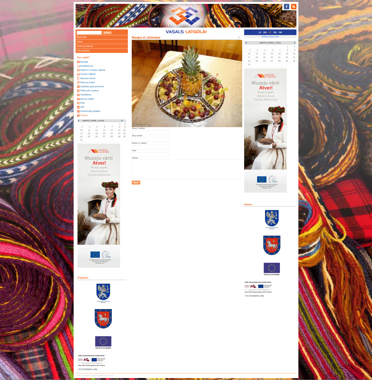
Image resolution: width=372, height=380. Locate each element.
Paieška (84, 115)
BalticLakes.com (270, 36)
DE (280, 32)
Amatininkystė (86, 66)
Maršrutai (81, 37)
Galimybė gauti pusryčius (92, 86)
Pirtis (82, 103)
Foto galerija (83, 50)
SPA (82, 107)
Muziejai (84, 62)
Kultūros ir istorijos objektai (92, 70)
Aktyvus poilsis (87, 99)
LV (260, 32)
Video (80, 41)
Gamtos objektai (88, 74)
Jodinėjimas (85, 94)
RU (275, 32)
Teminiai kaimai (85, 46)
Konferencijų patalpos (90, 111)
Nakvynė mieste (88, 78)
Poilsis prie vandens (89, 90)
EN (265, 32)
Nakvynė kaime (87, 82)
